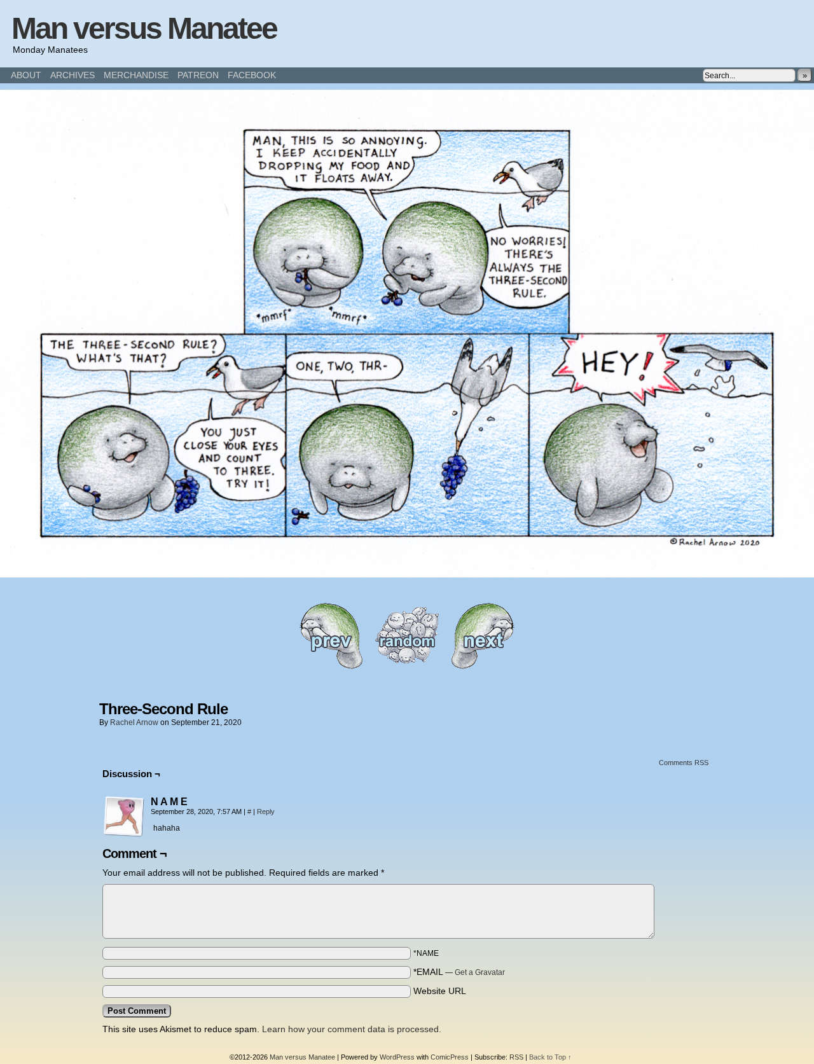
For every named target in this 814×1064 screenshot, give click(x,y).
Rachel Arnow (134, 722)
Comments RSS (683, 762)
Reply (266, 811)
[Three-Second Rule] (407, 574)
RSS (516, 1057)
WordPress (397, 1057)
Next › (483, 635)
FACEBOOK (252, 75)
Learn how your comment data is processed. (351, 1029)
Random (407, 635)
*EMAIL (459, 972)
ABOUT (26, 75)
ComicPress (450, 1057)
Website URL (439, 991)
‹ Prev (330, 635)
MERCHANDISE (136, 75)
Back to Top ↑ (550, 1057)
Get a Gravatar (480, 972)
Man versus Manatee (144, 28)
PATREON (198, 75)
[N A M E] (124, 816)
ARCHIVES (72, 75)
